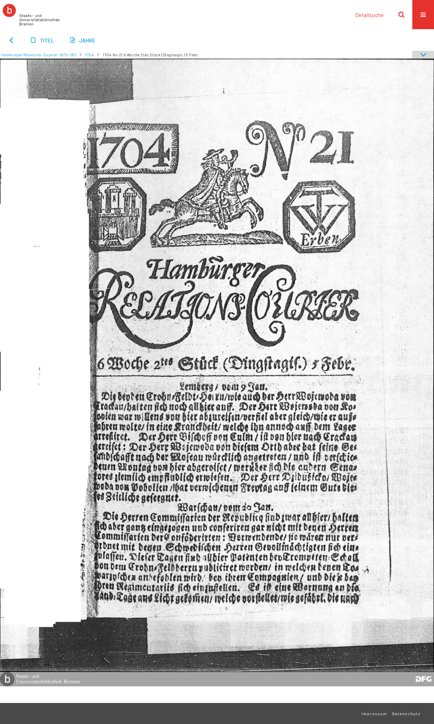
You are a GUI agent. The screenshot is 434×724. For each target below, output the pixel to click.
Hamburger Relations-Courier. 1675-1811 (39, 54)
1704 (89, 54)
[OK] (401, 14)
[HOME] (31, 14)
